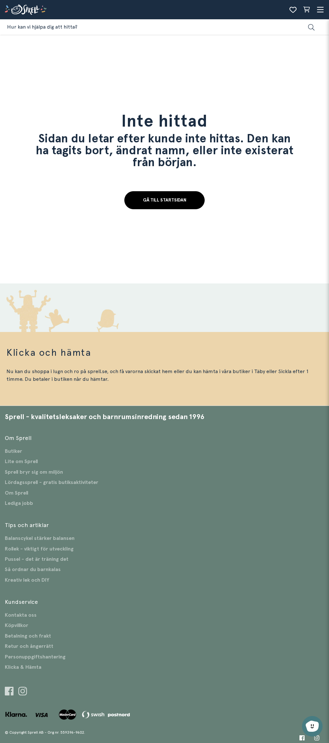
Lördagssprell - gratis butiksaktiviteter (51, 482)
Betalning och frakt (28, 636)
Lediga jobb (19, 503)
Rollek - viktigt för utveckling (39, 548)
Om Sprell (16, 493)
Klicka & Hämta (23, 667)
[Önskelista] (293, 9)
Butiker (13, 451)
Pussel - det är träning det (36, 559)
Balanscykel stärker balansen (40, 538)
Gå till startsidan (164, 200)
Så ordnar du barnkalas (33, 569)
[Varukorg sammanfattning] (306, 9)
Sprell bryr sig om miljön (34, 472)
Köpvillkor (16, 625)
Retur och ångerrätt (29, 646)
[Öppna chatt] (312, 726)
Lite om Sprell (21, 461)
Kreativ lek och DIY (27, 580)
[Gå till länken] (9, 692)
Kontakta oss (21, 615)
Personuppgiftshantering (35, 656)
